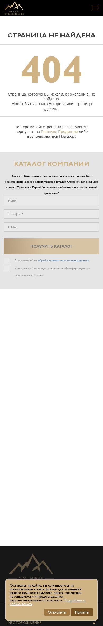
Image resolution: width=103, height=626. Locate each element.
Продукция (68, 131)
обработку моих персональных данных (63, 260)
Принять (82, 612)
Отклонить (57, 612)
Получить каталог (51, 246)
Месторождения (25, 622)
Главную (48, 131)
